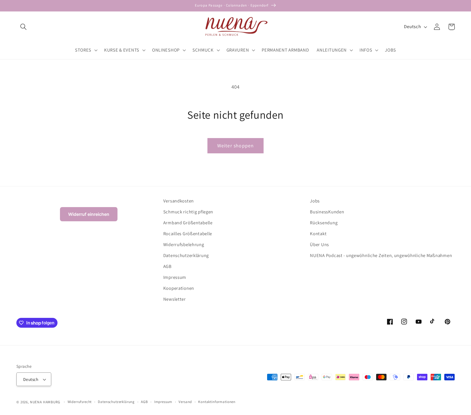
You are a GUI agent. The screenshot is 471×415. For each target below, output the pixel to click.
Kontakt (318, 234)
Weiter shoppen (235, 145)
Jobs (315, 201)
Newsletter (174, 299)
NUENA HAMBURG (45, 402)
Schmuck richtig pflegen (188, 212)
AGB (167, 266)
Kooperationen (178, 288)
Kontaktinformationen (216, 401)
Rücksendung (323, 223)
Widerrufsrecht (80, 401)
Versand (185, 401)
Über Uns (319, 244)
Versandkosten (178, 201)
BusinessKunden (327, 212)
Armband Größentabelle (188, 223)
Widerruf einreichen (88, 214)
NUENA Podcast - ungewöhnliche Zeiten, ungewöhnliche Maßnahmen (381, 255)
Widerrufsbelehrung (183, 244)
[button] (23, 27)
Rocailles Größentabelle (187, 234)
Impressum (174, 277)
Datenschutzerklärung (186, 255)
